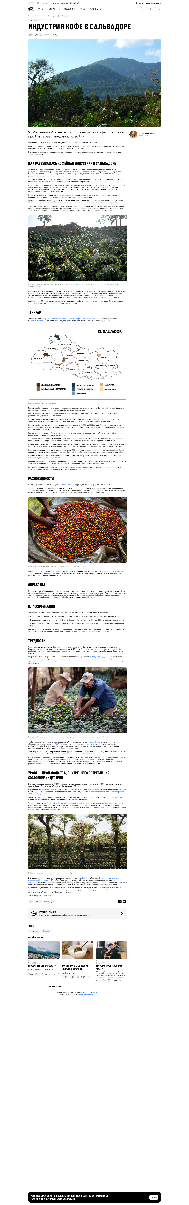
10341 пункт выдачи (43, 3)
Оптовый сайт (75, 3)
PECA (57, 744)
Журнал (82, 9)
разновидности (68, 485)
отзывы (54, 9)
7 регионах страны (37, 321)
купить (40, 9)
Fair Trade (86, 878)
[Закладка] (42, 974)
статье (92, 597)
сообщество (68, 9)
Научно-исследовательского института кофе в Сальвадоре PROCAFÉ (72, 319)
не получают (95, 657)
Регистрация (156, 3)
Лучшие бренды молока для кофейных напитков (76, 967)
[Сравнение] (150, 8)
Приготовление (67, 961)
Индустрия (33, 20)
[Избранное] (146, 8)
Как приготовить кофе (60, 3)
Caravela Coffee (93, 742)
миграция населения (73, 647)
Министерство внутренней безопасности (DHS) (101, 649)
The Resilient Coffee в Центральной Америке (65, 803)
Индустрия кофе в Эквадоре (42, 966)
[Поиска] (141, 8)
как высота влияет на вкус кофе (95, 631)
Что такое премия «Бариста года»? (109, 967)
